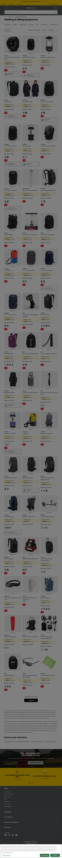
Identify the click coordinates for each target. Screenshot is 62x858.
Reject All (55, 855)
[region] (31, 851)
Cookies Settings (6, 855)
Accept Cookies (44, 855)
